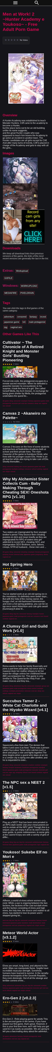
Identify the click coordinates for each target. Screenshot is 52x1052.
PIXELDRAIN (27, 293)
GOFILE (8, 278)
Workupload (22, 271)
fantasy (33, 317)
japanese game (11, 322)
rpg (5, 327)
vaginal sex (16, 327)
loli (24, 322)
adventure (9, 317)
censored (21, 317)
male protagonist (37, 322)
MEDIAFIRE (10, 293)
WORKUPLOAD (29, 286)
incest (43, 317)
